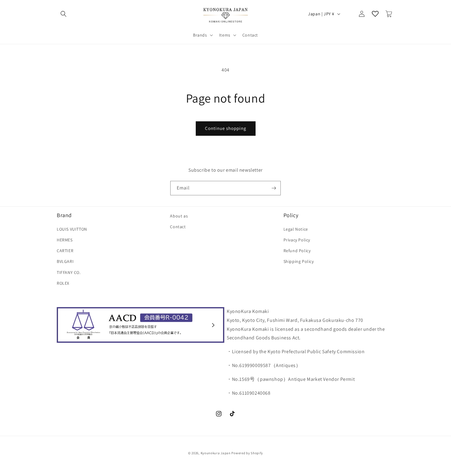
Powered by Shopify (247, 453)
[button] (63, 14)
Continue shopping (225, 128)
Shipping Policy (298, 261)
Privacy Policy (296, 240)
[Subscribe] (273, 188)
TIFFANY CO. (69, 272)
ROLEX (63, 283)
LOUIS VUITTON (72, 229)
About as (179, 216)
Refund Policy (297, 250)
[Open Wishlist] (375, 14)
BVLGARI (65, 261)
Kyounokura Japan (216, 453)
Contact (178, 226)
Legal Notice (295, 229)
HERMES (65, 240)
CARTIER (65, 250)
